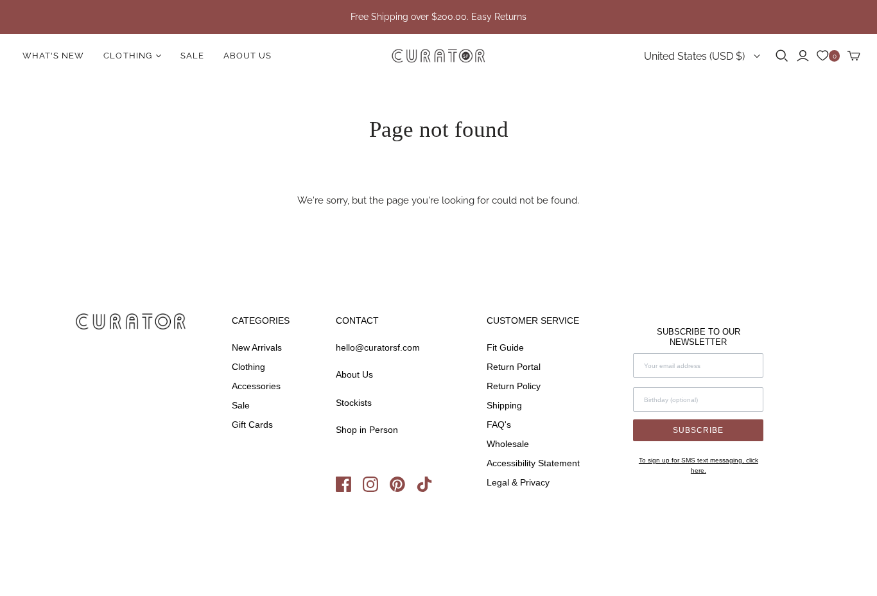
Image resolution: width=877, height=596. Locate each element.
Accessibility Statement (533, 463)
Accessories (256, 386)
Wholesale (508, 444)
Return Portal (514, 367)
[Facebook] (349, 489)
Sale (192, 55)
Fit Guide (505, 347)
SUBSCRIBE (698, 430)
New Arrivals (257, 347)
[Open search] (782, 55)
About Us (247, 55)
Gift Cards (252, 424)
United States (694, 56)
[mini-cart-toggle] (854, 56)
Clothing (248, 367)
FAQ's (499, 424)
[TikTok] (429, 489)
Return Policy (514, 386)
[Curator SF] (438, 56)
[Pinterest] (403, 489)
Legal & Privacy (518, 482)
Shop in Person (367, 430)
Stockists (354, 403)
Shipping (504, 405)
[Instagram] (376, 489)
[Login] (803, 56)
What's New (53, 55)
